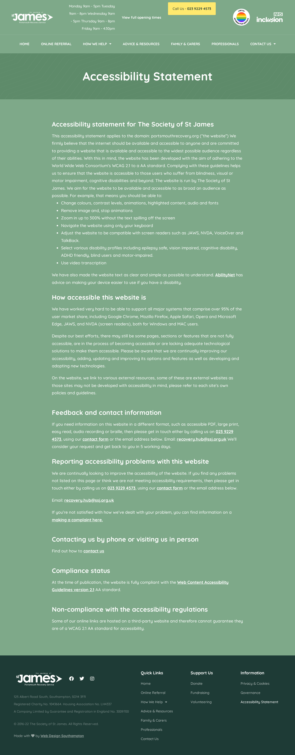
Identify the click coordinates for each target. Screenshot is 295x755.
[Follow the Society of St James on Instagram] (92, 678)
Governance (250, 692)
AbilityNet (225, 274)
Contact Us (260, 44)
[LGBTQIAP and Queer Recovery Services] (241, 17)
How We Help (95, 44)
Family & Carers (185, 44)
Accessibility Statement (259, 702)
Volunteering (201, 702)
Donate (197, 683)
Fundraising (200, 692)
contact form (96, 439)
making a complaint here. (77, 519)
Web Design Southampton (62, 736)
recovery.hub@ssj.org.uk (201, 439)
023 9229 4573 (121, 488)
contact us (93, 551)
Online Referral (56, 44)
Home (25, 44)
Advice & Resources (141, 44)
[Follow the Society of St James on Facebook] (71, 678)
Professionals (225, 44)
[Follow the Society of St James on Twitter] (81, 678)
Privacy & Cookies (255, 683)
